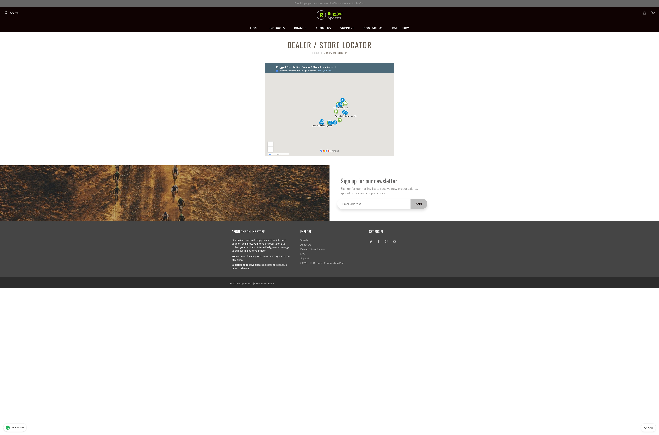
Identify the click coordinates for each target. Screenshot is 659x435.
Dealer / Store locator (312, 249)
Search (304, 240)
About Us (323, 28)
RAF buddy (400, 28)
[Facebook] (379, 241)
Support (347, 28)
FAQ (302, 253)
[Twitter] (371, 241)
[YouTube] (394, 241)
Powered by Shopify (264, 283)
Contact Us (373, 28)
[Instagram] (387, 241)
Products (277, 28)
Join (419, 203)
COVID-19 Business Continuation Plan (322, 263)
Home (254, 28)
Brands (300, 28)
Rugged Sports (245, 283)
